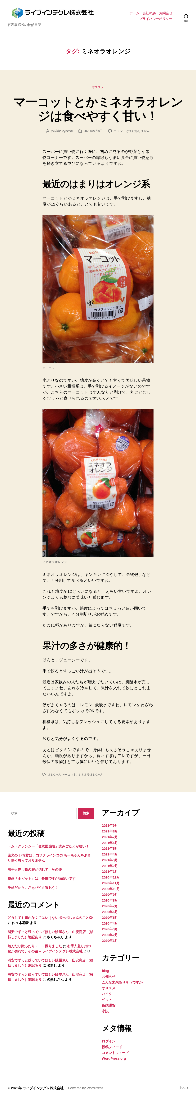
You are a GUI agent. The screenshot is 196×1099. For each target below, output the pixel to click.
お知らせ (108, 976)
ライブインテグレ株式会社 (43, 1088)
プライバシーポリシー (155, 19)
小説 (105, 1011)
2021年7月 (110, 837)
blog (105, 971)
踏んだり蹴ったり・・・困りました (35, 946)
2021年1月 (110, 872)
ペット (107, 1000)
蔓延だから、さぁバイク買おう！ (33, 887)
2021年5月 (110, 848)
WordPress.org (114, 1058)
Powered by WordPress (85, 1088)
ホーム (134, 13)
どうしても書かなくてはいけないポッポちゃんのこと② (50, 918)
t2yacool (67, 131)
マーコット (68, 774)
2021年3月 (110, 860)
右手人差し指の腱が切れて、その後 (35, 869)
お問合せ (165, 13)
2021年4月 (110, 854)
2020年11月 (111, 883)
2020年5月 (110, 918)
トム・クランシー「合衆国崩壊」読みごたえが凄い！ (48, 846)
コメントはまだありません (132, 131)
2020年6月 (110, 912)
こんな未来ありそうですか (122, 982)
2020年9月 (110, 895)
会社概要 (149, 13)
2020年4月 (110, 923)
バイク (107, 994)
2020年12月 (111, 877)
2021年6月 (110, 843)
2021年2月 (110, 866)
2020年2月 (110, 935)
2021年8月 (110, 831)
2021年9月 (110, 825)
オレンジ (54, 774)
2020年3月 (110, 929)
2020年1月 (110, 941)
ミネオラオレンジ (90, 774)
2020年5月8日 (93, 131)
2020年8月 (110, 900)
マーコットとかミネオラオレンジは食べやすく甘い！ (98, 109)
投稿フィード (112, 1047)
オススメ (98, 87)
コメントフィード (115, 1053)
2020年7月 (110, 906)
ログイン (108, 1041)
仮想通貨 (108, 1005)
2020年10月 (111, 889)
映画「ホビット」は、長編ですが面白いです (42, 878)
